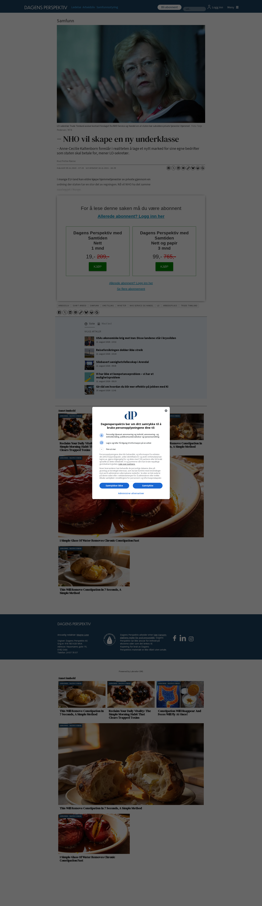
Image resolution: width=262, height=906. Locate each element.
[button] (131, 449)
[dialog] (131, 453)
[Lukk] (166, 411)
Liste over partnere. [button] (126, 464)
